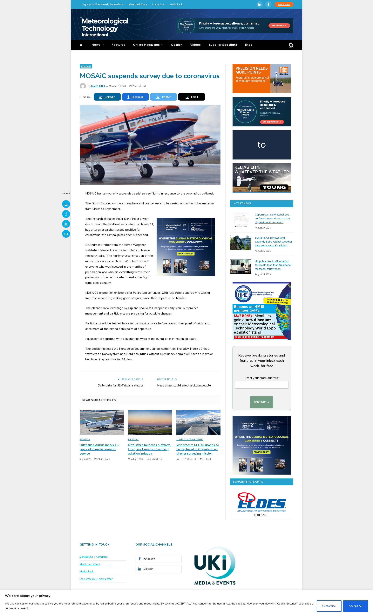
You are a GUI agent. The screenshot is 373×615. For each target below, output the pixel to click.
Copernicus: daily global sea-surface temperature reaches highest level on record (272, 218)
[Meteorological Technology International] (104, 26)
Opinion (177, 45)
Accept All (356, 606)
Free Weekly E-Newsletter (96, 579)
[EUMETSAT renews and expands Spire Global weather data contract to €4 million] (240, 243)
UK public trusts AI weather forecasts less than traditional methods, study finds (273, 265)
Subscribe (284, 4)
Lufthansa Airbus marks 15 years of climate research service (99, 449)
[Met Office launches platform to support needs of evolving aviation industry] (150, 422)
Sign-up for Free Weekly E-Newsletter (103, 4)
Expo (248, 45)
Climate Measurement (189, 439)
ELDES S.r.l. (261, 515)
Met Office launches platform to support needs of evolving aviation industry (149, 449)
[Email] (66, 234)
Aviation (86, 66)
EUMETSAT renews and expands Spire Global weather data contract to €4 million (273, 241)
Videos (195, 45)
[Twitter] (66, 224)
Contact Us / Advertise (94, 557)
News (96, 45)
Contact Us (158, 4)
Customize (329, 606)
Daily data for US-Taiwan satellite (120, 385)
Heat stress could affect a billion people (184, 385)
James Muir (98, 86)
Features (118, 45)
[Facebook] (66, 214)
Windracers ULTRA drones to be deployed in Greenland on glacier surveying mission (197, 449)
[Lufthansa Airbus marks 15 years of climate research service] (102, 422)
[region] (186, 602)
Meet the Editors (138, 4)
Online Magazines (146, 45)
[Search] (290, 45)
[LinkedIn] (66, 204)
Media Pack (176, 4)
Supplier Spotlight (223, 45)
